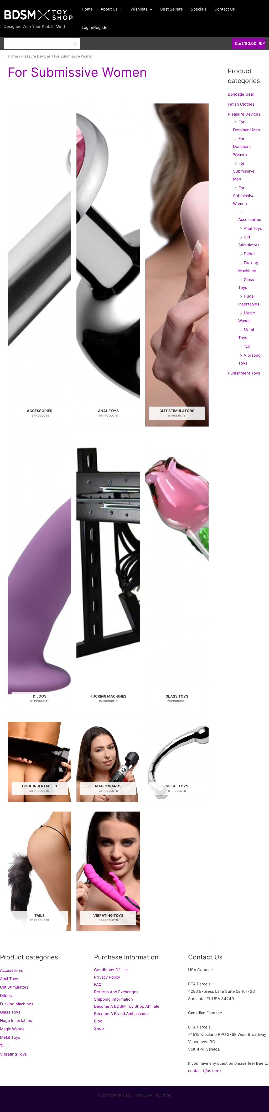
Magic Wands (12, 1028)
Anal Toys (253, 228)
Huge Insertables (16, 1020)
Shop (99, 1028)
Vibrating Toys (13, 1054)
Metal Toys (10, 1037)
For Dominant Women (242, 146)
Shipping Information (113, 999)
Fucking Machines (16, 1003)
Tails (248, 346)
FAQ (97, 984)
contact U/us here (204, 1070)
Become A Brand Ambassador (121, 1013)
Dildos (250, 253)
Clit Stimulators (14, 987)
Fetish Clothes (241, 104)
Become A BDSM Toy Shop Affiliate (126, 1006)
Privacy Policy (107, 977)
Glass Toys (10, 1012)
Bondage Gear (241, 94)
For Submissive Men (244, 171)
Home (13, 56)
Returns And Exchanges (116, 991)
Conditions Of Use (111, 969)
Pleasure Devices (36, 56)
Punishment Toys (244, 373)
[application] (120, 9)
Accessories (249, 219)
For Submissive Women (244, 195)
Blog (98, 1021)
